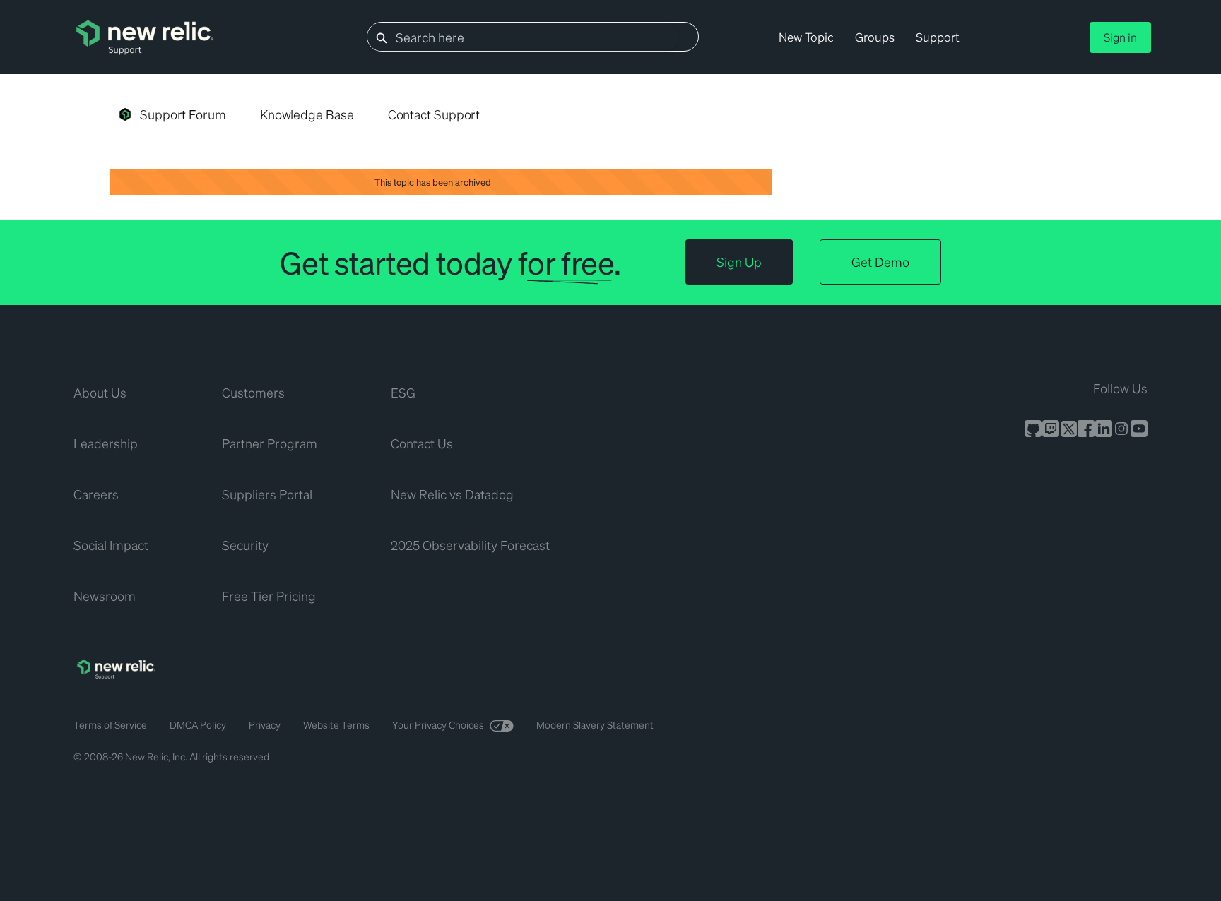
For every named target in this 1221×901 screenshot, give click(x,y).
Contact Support (434, 114)
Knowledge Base (307, 114)
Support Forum (183, 114)
